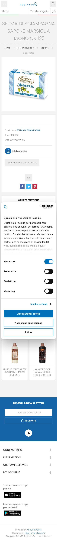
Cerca (54, 11)
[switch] (48, 271)
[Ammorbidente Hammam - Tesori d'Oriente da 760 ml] (42, 353)
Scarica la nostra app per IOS (15, 487)
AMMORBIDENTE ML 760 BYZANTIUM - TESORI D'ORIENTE (14, 372)
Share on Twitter (28, 186)
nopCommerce (34, 529)
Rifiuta (28, 332)
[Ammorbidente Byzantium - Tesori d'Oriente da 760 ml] (14, 353)
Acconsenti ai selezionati (28, 323)
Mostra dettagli (38, 304)
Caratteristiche (28, 200)
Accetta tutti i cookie (28, 313)
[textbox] (14, 11)
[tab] (28, 200)
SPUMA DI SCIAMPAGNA (28, 130)
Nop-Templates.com (35, 533)
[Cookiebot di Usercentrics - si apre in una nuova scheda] (40, 207)
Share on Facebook (22, 186)
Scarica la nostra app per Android (15, 505)
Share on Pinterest (34, 186)
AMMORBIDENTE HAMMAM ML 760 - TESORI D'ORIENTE (42, 372)
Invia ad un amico (28, 177)
